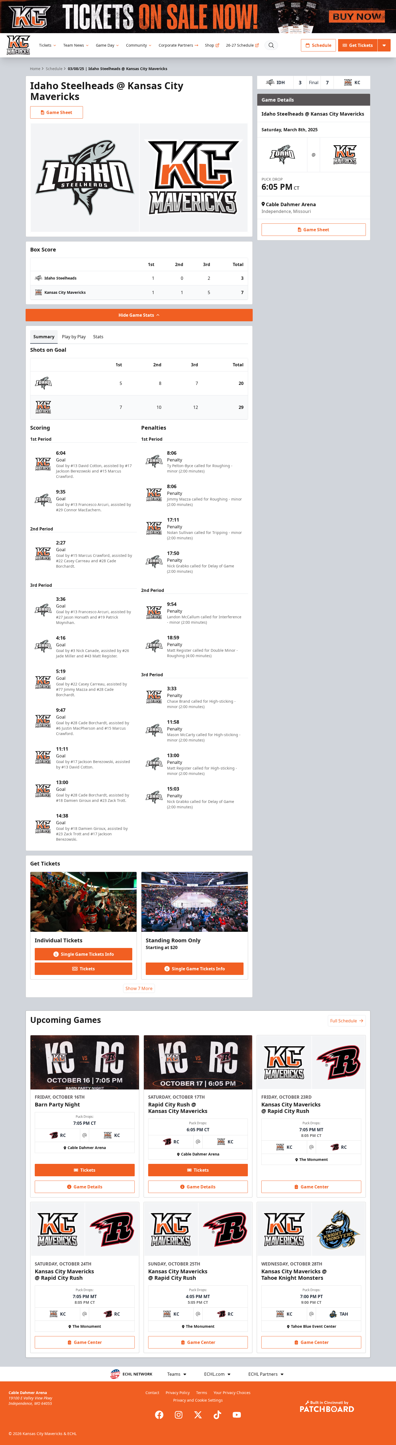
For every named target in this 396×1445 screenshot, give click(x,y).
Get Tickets (361, 45)
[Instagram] (178, 1414)
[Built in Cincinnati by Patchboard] (327, 1406)
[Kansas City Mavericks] (18, 45)
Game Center (315, 1187)
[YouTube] (236, 1414)
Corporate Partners (176, 45)
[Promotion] (198, 16)
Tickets (45, 45)
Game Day (105, 45)
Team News (73, 45)
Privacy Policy (178, 1392)
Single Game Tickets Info (87, 954)
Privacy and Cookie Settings (198, 1400)
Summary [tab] (43, 337)
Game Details (88, 1187)
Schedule (321, 45)
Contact (152, 1392)
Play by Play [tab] (74, 337)
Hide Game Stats (136, 315)
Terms (201, 1392)
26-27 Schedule (240, 45)
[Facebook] (159, 1414)
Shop (209, 45)
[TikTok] (217, 1414)
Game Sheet (59, 112)
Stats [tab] (98, 337)
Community (136, 45)
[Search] (271, 45)
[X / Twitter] (198, 1414)
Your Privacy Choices (232, 1392)
